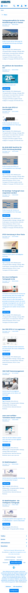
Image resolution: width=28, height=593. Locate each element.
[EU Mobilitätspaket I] (14, 473)
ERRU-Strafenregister (12, 405)
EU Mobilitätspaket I (9, 462)
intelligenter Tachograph (8, 59)
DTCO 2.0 (16, 401)
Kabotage (14, 51)
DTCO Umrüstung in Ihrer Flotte (13, 234)
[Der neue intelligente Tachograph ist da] (14, 289)
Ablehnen (8, 586)
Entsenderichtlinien (14, 53)
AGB (24, 562)
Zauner (9, 455)
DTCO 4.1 (15, 55)
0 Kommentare (5, 26)
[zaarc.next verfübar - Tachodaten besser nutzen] (14, 430)
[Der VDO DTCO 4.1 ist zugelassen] (14, 340)
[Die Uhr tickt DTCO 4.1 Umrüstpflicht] (14, 118)
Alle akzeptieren (17, 586)
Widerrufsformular (16, 562)
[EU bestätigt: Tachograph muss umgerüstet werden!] (14, 204)
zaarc (12, 455)
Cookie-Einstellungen (11, 557)
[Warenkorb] (25, 5)
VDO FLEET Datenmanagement (13, 371)
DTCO (12, 49)
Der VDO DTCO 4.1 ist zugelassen (13, 329)
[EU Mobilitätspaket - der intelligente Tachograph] (14, 513)
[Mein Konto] (21, 5)
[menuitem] (4, 5)
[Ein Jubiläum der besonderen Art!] (14, 78)
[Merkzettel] (17, 5)
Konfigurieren (14, 590)
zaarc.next (16, 455)
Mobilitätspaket (17, 49)
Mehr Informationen (21, 582)
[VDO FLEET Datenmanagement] (14, 384)
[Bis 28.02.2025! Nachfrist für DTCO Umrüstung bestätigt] (14, 160)
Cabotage (19, 51)
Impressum (5, 562)
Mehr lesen (6, 46)
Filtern (5, 14)
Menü (5, 6)
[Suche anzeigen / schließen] (14, 5)
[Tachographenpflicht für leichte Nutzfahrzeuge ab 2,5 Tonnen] (14, 34)
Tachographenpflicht (7, 51)
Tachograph (7, 49)
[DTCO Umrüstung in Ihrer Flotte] (14, 247)
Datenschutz (19, 559)
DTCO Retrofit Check (18, 59)
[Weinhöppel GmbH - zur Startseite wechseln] (6, 2)
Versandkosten (5, 552)
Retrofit (20, 57)
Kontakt (19, 557)
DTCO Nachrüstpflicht (13, 57)
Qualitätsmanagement (9, 559)
